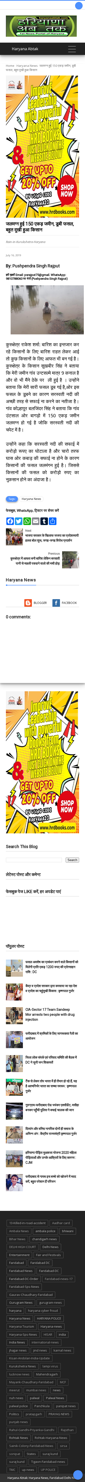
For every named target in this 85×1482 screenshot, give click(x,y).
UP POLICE (48, 1470)
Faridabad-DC (49, 1271)
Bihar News (17, 1239)
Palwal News (55, 1398)
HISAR (48, 1334)
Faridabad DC (40, 1263)
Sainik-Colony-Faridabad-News (31, 1446)
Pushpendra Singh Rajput (36, 265)
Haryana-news (51, 1326)
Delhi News (50, 1247)
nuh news (16, 1398)
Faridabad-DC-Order (23, 1279)
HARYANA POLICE (49, 1318)
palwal (34, 1398)
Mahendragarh (47, 1374)
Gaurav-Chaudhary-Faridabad (31, 1295)
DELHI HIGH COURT (22, 1247)
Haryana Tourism (21, 1326)
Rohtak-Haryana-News (51, 1438)
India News (17, 1342)
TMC (12, 1470)
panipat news (66, 1406)
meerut (14, 1390)
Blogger (40, 603)
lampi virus (50, 1366)
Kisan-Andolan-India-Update (29, 1358)
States (31, 1454)
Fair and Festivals (48, 1255)
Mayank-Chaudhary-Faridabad (31, 1382)
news (57, 1390)
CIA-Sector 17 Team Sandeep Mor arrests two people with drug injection (50, 1014)
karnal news (62, 1350)
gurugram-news (50, 1302)
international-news (45, 1342)
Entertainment (19, 1255)
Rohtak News (18, 1438)
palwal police (18, 1406)
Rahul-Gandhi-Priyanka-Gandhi (31, 1430)
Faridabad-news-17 (58, 1279)
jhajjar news (18, 1350)
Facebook (69, 603)
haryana (15, 1310)
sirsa (63, 1446)
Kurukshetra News (22, 1366)
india (62, 1334)
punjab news (18, 1422)
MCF (63, 1382)
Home (10, 65)
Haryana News (27, 65)
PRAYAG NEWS (59, 1414)
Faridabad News (21, 1271)
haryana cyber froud (43, 1310)
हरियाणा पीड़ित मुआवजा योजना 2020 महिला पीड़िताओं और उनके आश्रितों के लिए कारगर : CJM (51, 1157)
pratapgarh (34, 1414)
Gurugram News (21, 1302)
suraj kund (50, 1454)
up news (28, 1470)
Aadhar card (61, 1223)
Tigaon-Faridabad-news (48, 1462)
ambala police (45, 1231)
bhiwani (67, 1231)
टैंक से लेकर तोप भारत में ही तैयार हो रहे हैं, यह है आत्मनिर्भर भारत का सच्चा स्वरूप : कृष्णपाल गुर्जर (51, 1086)
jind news (40, 1350)
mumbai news (36, 1390)
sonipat (14, 1454)
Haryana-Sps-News (23, 1334)
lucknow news (19, 1374)
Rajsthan (67, 1430)
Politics (14, 1414)
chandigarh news (44, 1239)
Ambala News (19, 1231)
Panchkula (42, 1406)
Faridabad (16, 1263)
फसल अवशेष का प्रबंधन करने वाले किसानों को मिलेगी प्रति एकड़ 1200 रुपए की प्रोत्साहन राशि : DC (52, 967)
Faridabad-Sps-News (24, 1286)
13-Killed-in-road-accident (27, 1223)
